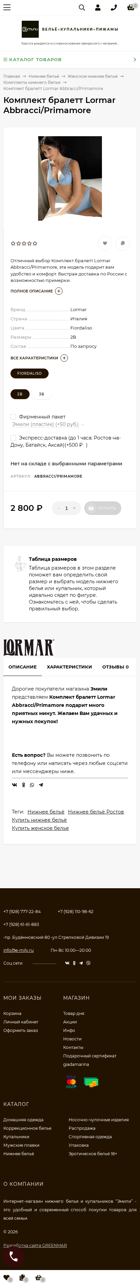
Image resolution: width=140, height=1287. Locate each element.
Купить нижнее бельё (39, 820)
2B (20, 394)
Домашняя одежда (23, 1119)
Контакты (73, 1047)
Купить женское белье (40, 828)
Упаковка (79, 1145)
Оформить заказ (20, 1030)
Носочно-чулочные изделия (99, 1119)
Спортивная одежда (90, 1136)
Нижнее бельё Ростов (96, 812)
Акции (70, 1021)
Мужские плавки (21, 1145)
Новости (72, 1038)
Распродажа (82, 1128)
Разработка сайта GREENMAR (35, 1245)
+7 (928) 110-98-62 (75, 911)
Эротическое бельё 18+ (93, 1153)
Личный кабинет (20, 1021)
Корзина (12, 1013)
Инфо (69, 1030)
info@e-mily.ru (18, 950)
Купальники (16, 1136)
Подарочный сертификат (90, 1055)
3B (42, 394)
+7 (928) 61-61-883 (21, 924)
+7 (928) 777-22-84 (22, 911)
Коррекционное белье (27, 1128)
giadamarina (76, 1064)
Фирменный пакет (42, 417)
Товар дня (73, 1013)
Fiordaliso (29, 373)
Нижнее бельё (46, 812)
